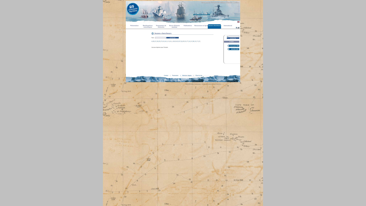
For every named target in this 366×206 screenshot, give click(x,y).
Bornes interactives (217, 84)
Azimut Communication (196, 84)
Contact (166, 75)
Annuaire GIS (234, 46)
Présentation (134, 25)
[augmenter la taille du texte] (239, 27)
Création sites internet (206, 84)
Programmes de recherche (161, 26)
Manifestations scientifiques (148, 26)
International (228, 25)
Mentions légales (187, 75)
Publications (188, 25)
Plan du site (199, 75)
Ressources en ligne (201, 25)
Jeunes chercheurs (214, 25)
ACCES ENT (235, 49)
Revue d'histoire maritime (174, 26)
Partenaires (175, 75)
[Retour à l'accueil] (183, 9)
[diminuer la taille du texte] (237, 27)
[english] (238, 22)
